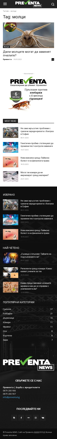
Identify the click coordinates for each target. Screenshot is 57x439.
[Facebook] (21, 418)
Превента (7, 59)
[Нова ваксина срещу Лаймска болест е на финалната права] (10, 161)
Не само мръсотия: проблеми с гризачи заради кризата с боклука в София (37, 131)
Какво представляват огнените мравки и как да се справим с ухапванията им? (36, 286)
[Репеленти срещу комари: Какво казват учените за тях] (10, 272)
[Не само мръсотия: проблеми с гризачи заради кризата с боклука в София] (10, 132)
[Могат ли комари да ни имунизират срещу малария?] (10, 176)
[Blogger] (14, 418)
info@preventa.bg (11, 397)
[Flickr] (28, 418)
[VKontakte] (43, 418)
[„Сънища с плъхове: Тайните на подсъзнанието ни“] (10, 258)
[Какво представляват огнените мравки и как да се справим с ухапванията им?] (10, 287)
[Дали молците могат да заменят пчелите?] (28, 35)
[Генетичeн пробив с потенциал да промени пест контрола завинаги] (10, 147)
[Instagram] (36, 418)
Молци (6, 47)
